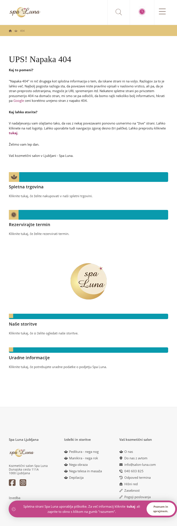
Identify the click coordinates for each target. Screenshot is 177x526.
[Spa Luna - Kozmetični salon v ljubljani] (10, 31)
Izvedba (14, 498)
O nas (128, 451)
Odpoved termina (137, 477)
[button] (88, 184)
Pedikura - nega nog (84, 451)
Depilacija (76, 477)
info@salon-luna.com (140, 464)
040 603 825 (134, 471)
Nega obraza (78, 464)
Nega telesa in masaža (85, 471)
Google (18, 100)
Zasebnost (132, 490)
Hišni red (131, 484)
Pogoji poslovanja (137, 497)
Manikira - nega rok (83, 458)
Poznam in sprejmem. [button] (160, 509)
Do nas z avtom (135, 458)
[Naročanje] (142, 11)
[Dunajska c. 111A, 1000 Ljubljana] (25, 12)
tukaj (13, 133)
